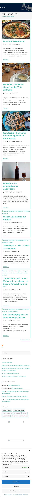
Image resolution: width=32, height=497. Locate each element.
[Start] (2, 16)
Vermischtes (23, 416)
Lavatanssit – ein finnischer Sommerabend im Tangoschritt (16, 365)
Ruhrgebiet (6, 416)
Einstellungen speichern (16, 491)
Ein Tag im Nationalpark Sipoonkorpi (10, 373)
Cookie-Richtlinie (8, 494)
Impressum (25, 494)
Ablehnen (16, 486)
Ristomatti (7, 251)
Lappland (17, 413)
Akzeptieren (16, 482)
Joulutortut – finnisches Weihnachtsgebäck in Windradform (14, 136)
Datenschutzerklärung (17, 494)
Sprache (14, 416)
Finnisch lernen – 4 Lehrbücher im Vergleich (17, 396)
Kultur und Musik (19, 410)
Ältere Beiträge (25, 340)
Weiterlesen (6, 59)
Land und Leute (7, 413)
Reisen (24, 413)
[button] (29, 450)
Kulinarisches (11, 16)
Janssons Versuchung (14, 41)
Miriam (6, 44)
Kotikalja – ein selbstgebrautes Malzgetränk (10, 186)
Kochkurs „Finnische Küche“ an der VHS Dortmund (13, 87)
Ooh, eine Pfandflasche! (14, 385)
